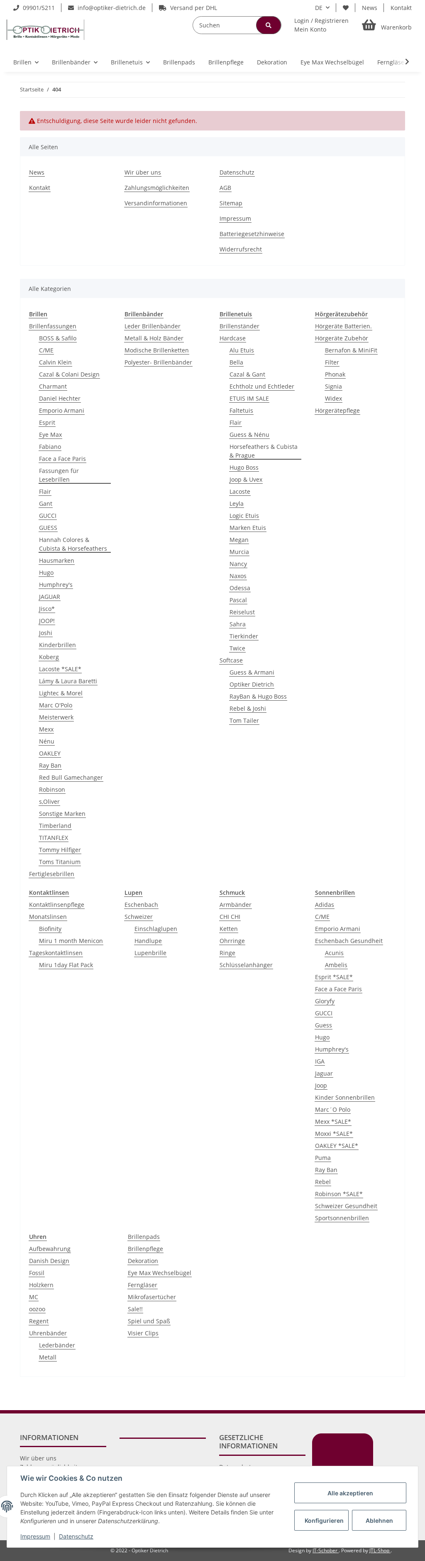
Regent (39, 1321)
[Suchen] (268, 25)
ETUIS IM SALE (249, 398)
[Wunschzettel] (345, 7)
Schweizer (139, 917)
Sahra (238, 624)
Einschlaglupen (155, 929)
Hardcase (233, 338)
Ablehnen (379, 1520)
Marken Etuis (248, 528)
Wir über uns (143, 172)
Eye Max (50, 434)
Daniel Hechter (60, 398)
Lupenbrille (150, 953)
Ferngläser (142, 1285)
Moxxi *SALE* (334, 1134)
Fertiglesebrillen (51, 874)
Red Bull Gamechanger (71, 777)
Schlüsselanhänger (246, 965)
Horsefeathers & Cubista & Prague (264, 451)
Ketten (229, 929)
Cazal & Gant (247, 374)
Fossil (36, 1273)
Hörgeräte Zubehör (341, 338)
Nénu (46, 741)
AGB (225, 188)
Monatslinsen (48, 917)
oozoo (37, 1309)
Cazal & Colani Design (69, 374)
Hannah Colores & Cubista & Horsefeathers (73, 544)
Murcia (239, 552)
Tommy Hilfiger (60, 850)
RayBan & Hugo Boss (258, 696)
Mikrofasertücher (152, 1297)
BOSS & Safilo (57, 338)
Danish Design (49, 1261)
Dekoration (143, 1261)
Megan (239, 540)
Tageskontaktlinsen (56, 953)
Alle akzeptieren (350, 1493)
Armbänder (236, 905)
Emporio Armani (61, 410)
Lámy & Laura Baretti (68, 681)
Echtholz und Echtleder (262, 386)
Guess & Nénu (249, 434)
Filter (332, 362)
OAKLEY (50, 753)
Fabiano (50, 447)
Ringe (227, 953)
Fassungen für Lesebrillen (59, 475)
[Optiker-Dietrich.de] (45, 29)
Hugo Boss (244, 467)
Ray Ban (50, 765)
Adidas (324, 905)
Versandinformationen (156, 203)
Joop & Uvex (246, 479)
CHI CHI (230, 917)
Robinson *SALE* (339, 1194)
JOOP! (47, 621)
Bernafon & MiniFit (351, 350)
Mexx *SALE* (333, 1121)
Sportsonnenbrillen (342, 1218)
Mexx (46, 729)
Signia (333, 386)
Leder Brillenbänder (153, 326)
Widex (333, 398)
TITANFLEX (53, 838)
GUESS (48, 528)
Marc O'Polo (55, 705)
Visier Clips (143, 1333)
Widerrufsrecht (241, 249)
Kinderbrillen (57, 645)
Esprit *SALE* (334, 977)
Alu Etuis (242, 350)
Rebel (323, 1182)
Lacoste (240, 491)
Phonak (335, 374)
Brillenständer (239, 326)
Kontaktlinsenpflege (56, 905)
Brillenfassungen (52, 326)
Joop (321, 1085)
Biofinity (50, 929)
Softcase (231, 660)
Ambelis (336, 965)
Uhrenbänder (48, 1333)
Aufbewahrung (50, 1249)
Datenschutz (237, 172)
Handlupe (148, 941)
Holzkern (41, 1285)
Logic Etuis (244, 516)
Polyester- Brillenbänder (158, 362)
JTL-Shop (380, 1550)
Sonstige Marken (62, 813)
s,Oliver (49, 801)
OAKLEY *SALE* (336, 1146)
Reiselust (242, 612)
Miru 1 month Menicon (71, 941)
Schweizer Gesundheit (346, 1206)
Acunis (334, 953)
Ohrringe (232, 941)
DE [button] (318, 8)
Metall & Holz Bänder (154, 338)
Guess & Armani (252, 672)
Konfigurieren (324, 1520)
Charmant (53, 386)
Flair (45, 491)
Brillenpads (144, 1237)
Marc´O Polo (332, 1109)
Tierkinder (244, 636)
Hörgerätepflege (337, 410)
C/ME (46, 350)
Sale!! (135, 1309)
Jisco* (47, 609)
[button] (321, 25)
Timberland (55, 826)
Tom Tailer (244, 720)
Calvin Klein (55, 362)
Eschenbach (141, 905)
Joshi (45, 633)
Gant (45, 503)
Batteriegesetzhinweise (252, 234)
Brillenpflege (145, 1249)
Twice (237, 648)
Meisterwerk (56, 717)
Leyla (237, 503)
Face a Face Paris (62, 459)
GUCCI (47, 516)
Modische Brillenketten (157, 350)
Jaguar (324, 1073)
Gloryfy (325, 1001)
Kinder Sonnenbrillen (345, 1097)
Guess (323, 1025)
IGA (320, 1061)
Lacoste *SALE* (60, 669)
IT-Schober (326, 1550)
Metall (47, 1357)
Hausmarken (56, 560)
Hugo (46, 572)
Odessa (240, 588)
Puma (323, 1158)
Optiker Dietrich (252, 684)
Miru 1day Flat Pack (66, 965)
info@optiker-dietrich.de (111, 8)
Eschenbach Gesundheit (349, 941)
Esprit (47, 422)
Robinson (52, 789)
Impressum (235, 218)
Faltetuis (241, 410)
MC (33, 1297)
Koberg (49, 657)
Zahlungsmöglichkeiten (157, 188)
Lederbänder (57, 1345)
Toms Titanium (60, 862)
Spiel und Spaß (149, 1321)
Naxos (238, 576)
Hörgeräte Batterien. (343, 326)
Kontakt (401, 8)
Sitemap (231, 203)
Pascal (238, 600)
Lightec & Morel (61, 693)
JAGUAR (49, 597)
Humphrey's (56, 584)
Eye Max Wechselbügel (159, 1273)
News (369, 8)
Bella (236, 362)
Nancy (238, 564)
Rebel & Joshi (248, 708)
